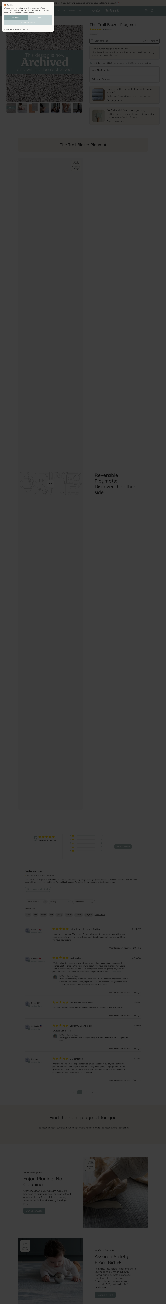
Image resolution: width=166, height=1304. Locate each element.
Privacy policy (9, 29)
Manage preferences (28, 22)
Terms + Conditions (21, 29)
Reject (40, 17)
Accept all (15, 17)
